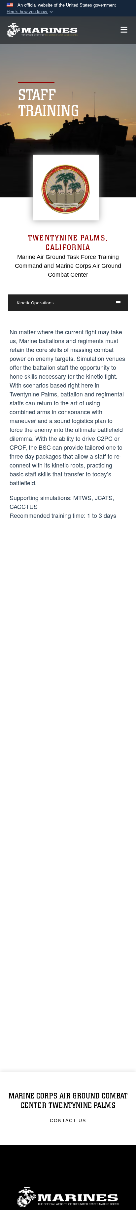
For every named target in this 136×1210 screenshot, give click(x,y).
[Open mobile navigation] (124, 30)
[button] (30, 12)
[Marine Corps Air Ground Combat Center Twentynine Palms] (42, 30)
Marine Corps (68, 1197)
